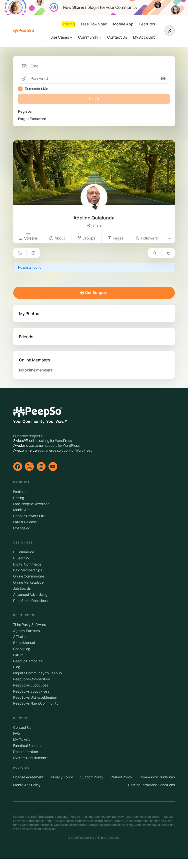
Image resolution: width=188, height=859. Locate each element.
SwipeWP (20, 440)
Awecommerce (25, 450)
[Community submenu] (100, 37)
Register (25, 111)
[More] (169, 238)
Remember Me (36, 88)
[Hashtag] (168, 253)
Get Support (96, 292)
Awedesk (20, 445)
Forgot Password (32, 118)
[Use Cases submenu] (71, 37)
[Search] (154, 253)
